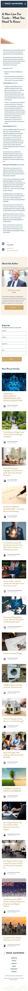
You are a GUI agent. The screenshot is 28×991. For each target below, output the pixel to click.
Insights (14, 963)
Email (3, 350)
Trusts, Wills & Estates (12, 251)
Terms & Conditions (8, 978)
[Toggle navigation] (25, 3)
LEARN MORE (13, 307)
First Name (4, 330)
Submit (11, 359)
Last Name (4, 337)
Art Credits (21, 978)
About (14, 966)
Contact (14, 972)
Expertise (14, 958)
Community (14, 969)
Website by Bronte (13, 979)
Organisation (4, 343)
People (14, 961)
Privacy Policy (16, 978)
